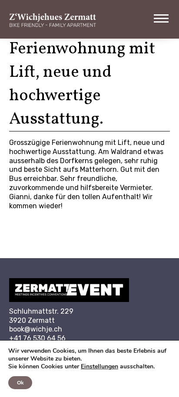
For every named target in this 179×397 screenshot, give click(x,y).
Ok (20, 382)
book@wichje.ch (35, 329)
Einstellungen (99, 367)
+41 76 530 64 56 (37, 338)
